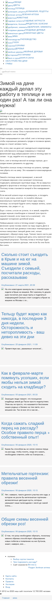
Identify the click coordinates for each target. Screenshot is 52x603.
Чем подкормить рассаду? (25, 561)
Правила (9, 581)
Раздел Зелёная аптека (39, 567)
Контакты (10, 578)
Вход (8, 587)
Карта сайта (11, 575)
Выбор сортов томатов (23, 559)
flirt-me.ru (32, 564)
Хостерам (10, 584)
